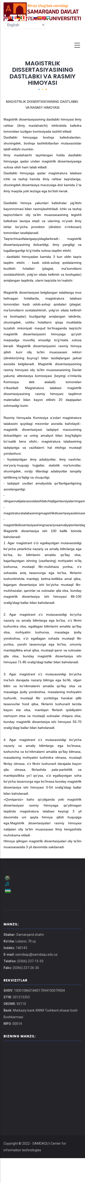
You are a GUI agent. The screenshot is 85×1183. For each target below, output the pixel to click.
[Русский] (35, 17)
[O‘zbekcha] (48, 17)
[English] (6, 17)
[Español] (40, 17)
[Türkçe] (44, 17)
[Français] (14, 17)
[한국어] (31, 17)
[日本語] (27, 17)
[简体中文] (10, 17)
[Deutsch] (18, 17)
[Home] (42, 7)
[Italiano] (23, 17)
